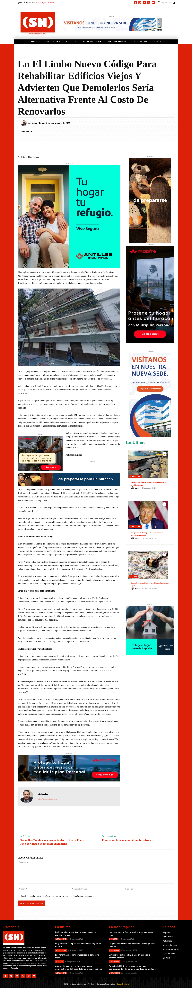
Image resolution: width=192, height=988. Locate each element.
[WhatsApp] (49, 131)
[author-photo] (133, 487)
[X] (148, 2)
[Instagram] (140, 2)
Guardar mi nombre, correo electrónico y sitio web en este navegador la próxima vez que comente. (58, 896)
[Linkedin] (144, 2)
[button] (174, 3)
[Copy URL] (62, 131)
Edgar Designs (123, 984)
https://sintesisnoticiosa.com (47, 799)
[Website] (28, 976)
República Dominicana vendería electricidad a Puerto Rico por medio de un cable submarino (52, 842)
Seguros (133, 577)
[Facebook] (135, 2)
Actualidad (135, 476)
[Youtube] (153, 2)
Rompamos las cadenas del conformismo (126, 840)
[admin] (24, 123)
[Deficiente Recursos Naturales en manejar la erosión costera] (148, 464)
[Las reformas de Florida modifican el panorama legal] (148, 565)
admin (34, 123)
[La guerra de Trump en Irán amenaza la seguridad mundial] (148, 515)
